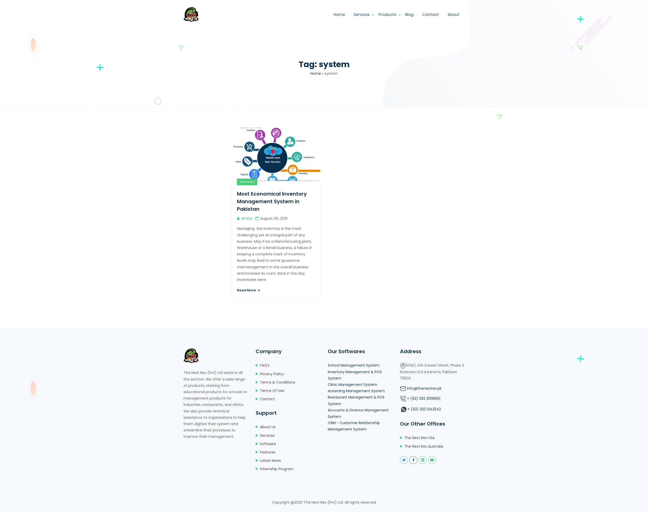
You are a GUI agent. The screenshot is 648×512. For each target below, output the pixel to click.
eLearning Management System (356, 390)
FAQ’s (265, 365)
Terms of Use (272, 390)
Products (387, 14)
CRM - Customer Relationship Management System (354, 426)
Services (362, 14)
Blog (409, 14)
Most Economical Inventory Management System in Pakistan (272, 201)
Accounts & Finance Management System (358, 413)
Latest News (270, 460)
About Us (268, 426)
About (453, 14)
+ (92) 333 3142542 (424, 409)
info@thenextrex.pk (424, 388)
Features (267, 452)
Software (268, 443)
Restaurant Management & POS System (356, 400)
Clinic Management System (352, 384)
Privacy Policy (272, 373)
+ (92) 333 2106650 (423, 398)
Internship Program (277, 468)
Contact (430, 14)
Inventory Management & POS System (355, 375)
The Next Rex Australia (423, 446)
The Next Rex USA (419, 437)
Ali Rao (247, 218)
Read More (247, 290)
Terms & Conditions (277, 382)
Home (339, 14)
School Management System (353, 365)
